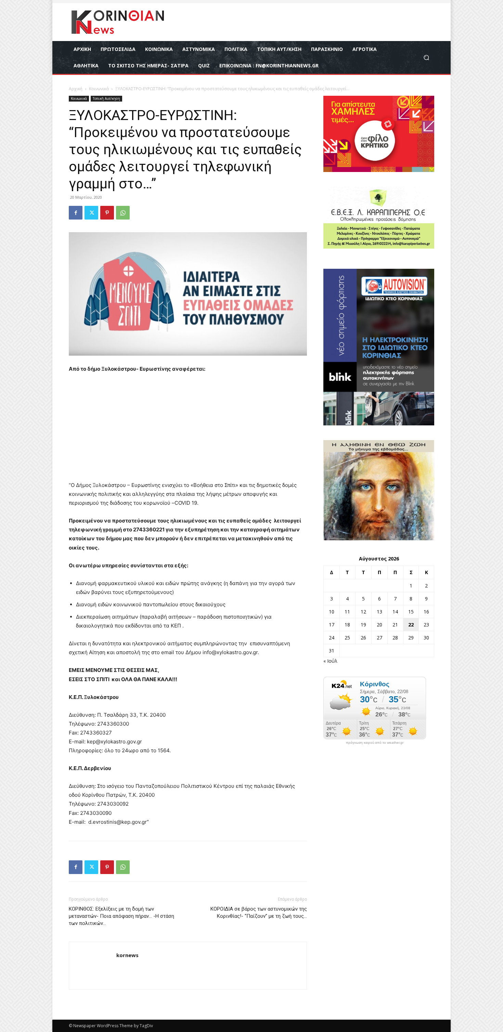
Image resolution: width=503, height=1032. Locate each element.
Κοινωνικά (99, 89)
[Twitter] (91, 213)
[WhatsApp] (123, 213)
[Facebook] (75, 213)
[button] (426, 58)
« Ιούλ (330, 661)
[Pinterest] (107, 213)
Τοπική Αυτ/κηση (106, 98)
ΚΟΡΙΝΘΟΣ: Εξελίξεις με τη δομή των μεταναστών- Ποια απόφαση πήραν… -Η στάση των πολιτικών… (121, 916)
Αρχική (75, 89)
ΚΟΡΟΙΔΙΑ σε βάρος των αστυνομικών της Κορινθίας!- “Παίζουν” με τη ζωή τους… (258, 912)
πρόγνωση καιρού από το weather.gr (374, 742)
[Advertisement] (188, 430)
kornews (127, 955)
